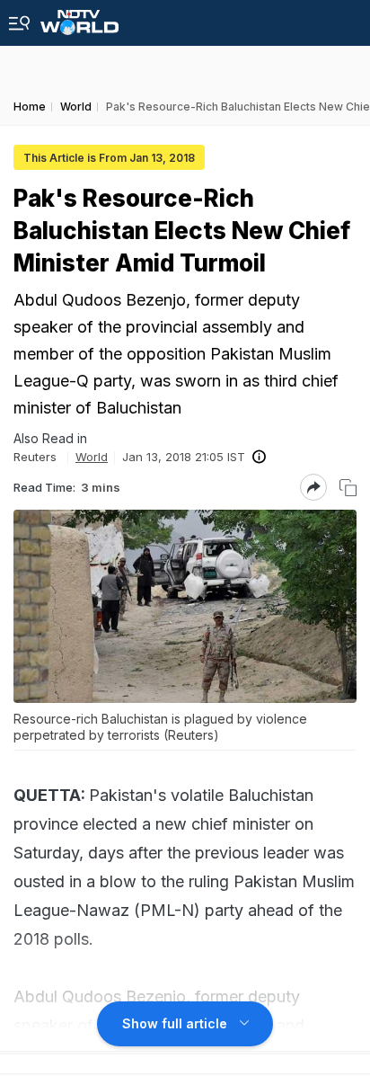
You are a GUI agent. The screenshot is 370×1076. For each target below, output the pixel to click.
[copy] (348, 487)
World (91, 456)
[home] (79, 17)
